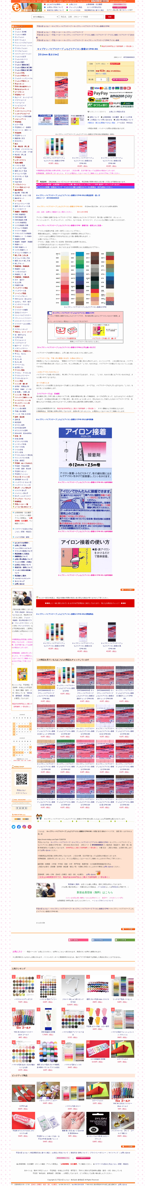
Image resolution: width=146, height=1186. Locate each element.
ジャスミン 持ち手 (21, 493)
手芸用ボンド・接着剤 (23, 127)
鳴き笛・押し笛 (20, 155)
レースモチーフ (20, 209)
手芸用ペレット (20, 135)
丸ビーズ (18, 97)
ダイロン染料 (19, 425)
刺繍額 (30, 242)
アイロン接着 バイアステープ (95, 35)
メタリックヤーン (21, 348)
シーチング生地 (20, 444)
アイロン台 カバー (21, 378)
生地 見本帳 (19, 439)
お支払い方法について (55, 7)
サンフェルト (19, 37)
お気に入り (73, 4)
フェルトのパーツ (21, 59)
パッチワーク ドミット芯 (23, 485)
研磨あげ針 (25, 386)
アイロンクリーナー (22, 375)
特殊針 (17, 389)
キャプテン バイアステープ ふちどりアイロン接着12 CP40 (85, 307)
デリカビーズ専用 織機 (23, 116)
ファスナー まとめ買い (23, 324)
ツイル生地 (19, 450)
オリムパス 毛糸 (21, 173)
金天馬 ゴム (19, 367)
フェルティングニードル (23, 78)
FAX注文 (129, 123)
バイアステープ (20, 343)
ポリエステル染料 (21, 430)
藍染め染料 (18, 433)
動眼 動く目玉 (20, 138)
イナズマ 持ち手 (21, 490)
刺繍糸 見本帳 (20, 239)
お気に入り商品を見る (117, 112)
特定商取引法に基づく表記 (94, 10)
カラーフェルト (20, 40)
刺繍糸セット (19, 236)
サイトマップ (19, 581)
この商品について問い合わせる (101, 120)
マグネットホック (21, 329)
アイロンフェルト (21, 48)
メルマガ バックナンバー (23, 578)
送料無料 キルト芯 (21, 479)
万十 (16, 280)
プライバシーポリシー (98, 1153)
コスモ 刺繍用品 (21, 222)
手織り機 (24, 193)
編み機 (17, 193)
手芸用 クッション (21, 474)
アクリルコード (20, 340)
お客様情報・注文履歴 (94, 4)
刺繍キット (19, 244)
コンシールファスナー (23, 315)
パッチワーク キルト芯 (23, 482)
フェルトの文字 (20, 56)
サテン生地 (19, 452)
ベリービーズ (19, 103)
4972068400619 (128, 57)
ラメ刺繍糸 (28, 236)
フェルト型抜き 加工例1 (23, 67)
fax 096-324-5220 (78, 1184)
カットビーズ (27, 97)
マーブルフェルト (21, 51)
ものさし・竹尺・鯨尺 (23, 302)
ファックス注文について (23, 551)
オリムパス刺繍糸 (21, 228)
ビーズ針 (29, 389)
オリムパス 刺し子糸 (22, 258)
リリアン (26, 346)
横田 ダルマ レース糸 (22, 206)
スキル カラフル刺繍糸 (23, 233)
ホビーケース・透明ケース (23, 130)
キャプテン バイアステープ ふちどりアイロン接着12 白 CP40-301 (83, 160)
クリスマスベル (26, 149)
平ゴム (17, 354)
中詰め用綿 (25, 466)
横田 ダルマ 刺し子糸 (22, 261)
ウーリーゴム (19, 365)
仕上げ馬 (18, 282)
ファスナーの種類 (21, 310)
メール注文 (121, 123)
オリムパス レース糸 (22, 203)
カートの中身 (127, 117)
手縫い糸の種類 (20, 411)
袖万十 (22, 280)
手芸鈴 (17, 149)
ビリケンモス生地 (21, 441)
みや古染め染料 (20, 428)
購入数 (91, 79)
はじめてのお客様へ (54, 4)
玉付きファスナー (21, 312)
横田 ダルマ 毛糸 (21, 171)
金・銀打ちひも (20, 335)
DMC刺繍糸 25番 (21, 220)
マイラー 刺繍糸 (21, 231)
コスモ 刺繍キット (21, 250)
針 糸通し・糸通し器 (22, 392)
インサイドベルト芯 (22, 304)
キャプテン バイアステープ (73, 32)
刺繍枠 (23, 242)
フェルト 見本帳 (21, 32)
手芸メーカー (57, 32)
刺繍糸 (15, 620)
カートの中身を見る (94, 7)
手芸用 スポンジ (21, 471)
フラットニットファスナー (23, 318)
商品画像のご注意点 (22, 554)
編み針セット (19, 198)
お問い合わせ (19, 584)
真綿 (22, 468)
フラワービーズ (20, 100)
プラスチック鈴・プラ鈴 (23, 152)
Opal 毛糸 (18, 182)
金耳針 (17, 386)
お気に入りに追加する (97, 112)
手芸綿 (17, 466)
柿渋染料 (18, 422)
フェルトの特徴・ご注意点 (23, 562)
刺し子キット (19, 263)
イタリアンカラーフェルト (23, 54)
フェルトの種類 (20, 34)
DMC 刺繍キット (21, 247)
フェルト (27, 617)
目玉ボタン (19, 141)
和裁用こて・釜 (20, 274)
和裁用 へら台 (20, 269)
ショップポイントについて (23, 548)
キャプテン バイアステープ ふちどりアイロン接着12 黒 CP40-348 (112, 160)
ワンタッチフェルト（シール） (24, 45)
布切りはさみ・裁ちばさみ (23, 299)
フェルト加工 (19, 62)
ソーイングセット (21, 296)
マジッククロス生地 (22, 458)
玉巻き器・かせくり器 (23, 195)
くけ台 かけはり (21, 272)
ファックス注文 (74, 10)
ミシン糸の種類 (20, 408)
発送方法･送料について (55, 10)
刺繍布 (17, 242)
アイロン (18, 373)
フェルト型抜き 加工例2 (23, 70)
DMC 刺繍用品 (20, 214)
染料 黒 (17, 419)
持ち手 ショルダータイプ (23, 496)
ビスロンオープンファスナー (23, 321)
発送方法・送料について (23, 567)
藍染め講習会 (27, 433)
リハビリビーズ (20, 105)
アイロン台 (27, 373)
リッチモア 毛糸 (21, 168)
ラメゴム (18, 356)
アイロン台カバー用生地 (23, 455)
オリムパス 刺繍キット (23, 253)
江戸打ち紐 (19, 337)
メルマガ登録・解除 (22, 537)
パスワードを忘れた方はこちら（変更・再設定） (112, 1164)
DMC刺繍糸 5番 (20, 217)
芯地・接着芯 (19, 460)
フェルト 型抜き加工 (22, 65)
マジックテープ (20, 623)
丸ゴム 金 (18, 359)
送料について (94, 117)
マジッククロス (23, 626)
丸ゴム (23, 354)
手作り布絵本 (20, 612)
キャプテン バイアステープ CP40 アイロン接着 (102, 40)
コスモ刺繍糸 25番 (21, 225)
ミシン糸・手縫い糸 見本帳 (23, 414)
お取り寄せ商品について (23, 559)
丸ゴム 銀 (18, 362)
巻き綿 (28, 468)
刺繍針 (22, 389)
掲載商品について (21, 556)
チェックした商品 (75, 7)
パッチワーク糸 (20, 291)
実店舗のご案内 (20, 576)
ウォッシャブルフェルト (23, 43)
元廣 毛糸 (18, 179)
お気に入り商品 (20, 545)
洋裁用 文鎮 (19, 285)
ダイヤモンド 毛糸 (21, 176)
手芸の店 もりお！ (43, 32)
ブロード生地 (19, 447)
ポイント (126, 10)
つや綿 (17, 468)
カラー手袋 (19, 124)
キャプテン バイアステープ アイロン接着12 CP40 (90, 842)
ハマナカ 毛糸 (20, 165)
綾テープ (18, 346)
